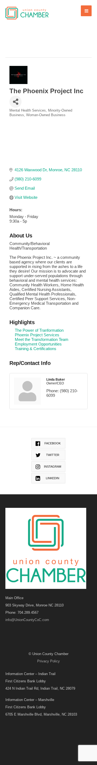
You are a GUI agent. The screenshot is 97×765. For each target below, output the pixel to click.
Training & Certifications (35, 348)
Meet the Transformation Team (41, 339)
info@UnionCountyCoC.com (27, 620)
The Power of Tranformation (39, 330)
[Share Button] (15, 102)
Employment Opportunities (38, 344)
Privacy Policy (48, 661)
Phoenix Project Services (37, 335)
